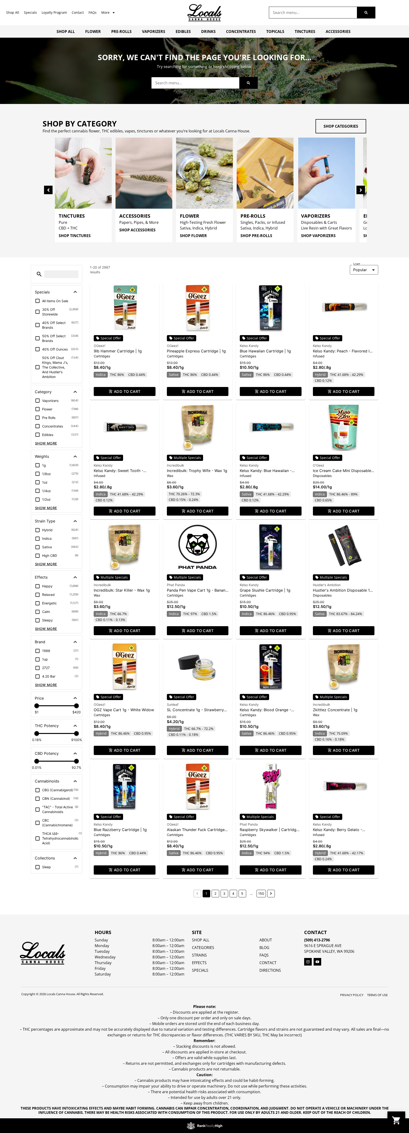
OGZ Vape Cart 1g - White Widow (124, 709)
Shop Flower (193, 235)
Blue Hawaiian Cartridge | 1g (265, 351)
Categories (203, 947)
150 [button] (261, 893)
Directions (270, 970)
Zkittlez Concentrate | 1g (335, 709)
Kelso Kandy (249, 346)
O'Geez (318, 465)
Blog (264, 947)
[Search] (366, 12)
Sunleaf (172, 704)
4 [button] (233, 893)
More (105, 12)
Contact (78, 12)
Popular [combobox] (360, 269)
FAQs (93, 12)
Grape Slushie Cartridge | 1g (265, 590)
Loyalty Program (54, 12)
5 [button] (242, 893)
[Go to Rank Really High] (204, 1125)
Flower (93, 31)
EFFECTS (199, 962)
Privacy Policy (351, 995)
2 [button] (215, 893)
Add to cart (127, 391)
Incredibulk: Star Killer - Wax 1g (122, 590)
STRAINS (199, 955)
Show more (46, 443)
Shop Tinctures (75, 235)
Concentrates (241, 31)
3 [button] (224, 893)
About (265, 940)
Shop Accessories (137, 230)
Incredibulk (175, 465)
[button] (39, 274)
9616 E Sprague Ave (323, 945)
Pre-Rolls (121, 31)
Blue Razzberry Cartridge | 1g (120, 829)
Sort (356, 264)
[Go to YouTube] (317, 962)
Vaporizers (153, 31)
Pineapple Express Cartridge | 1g (196, 351)
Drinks (208, 31)
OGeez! (99, 346)
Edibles (183, 31)
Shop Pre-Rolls (256, 235)
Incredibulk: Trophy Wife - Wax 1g (197, 470)
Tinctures (305, 31)
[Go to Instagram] (308, 962)
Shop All (12, 12)
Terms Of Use (377, 995)
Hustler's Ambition (327, 585)
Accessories (338, 31)
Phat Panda (176, 585)
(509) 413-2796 (317, 940)
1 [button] (206, 893)
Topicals (275, 31)
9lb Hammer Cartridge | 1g (118, 351)
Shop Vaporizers (318, 235)
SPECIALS (200, 970)
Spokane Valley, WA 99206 (329, 951)
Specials (30, 12)
